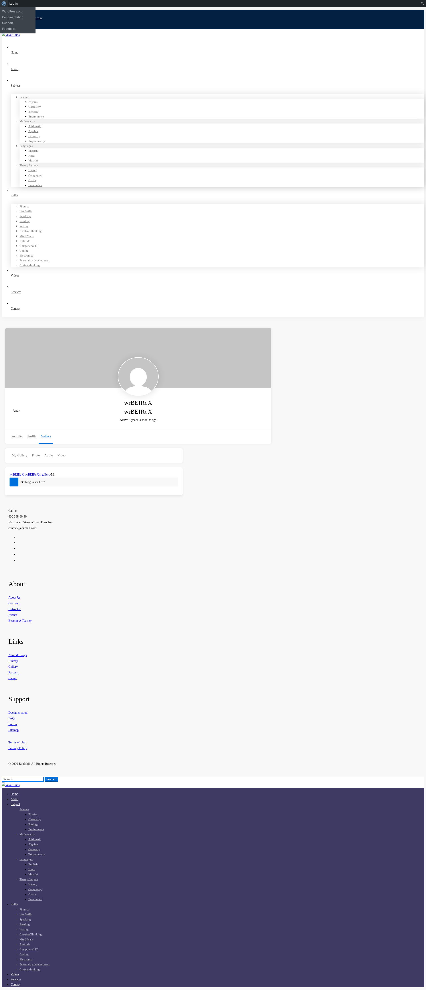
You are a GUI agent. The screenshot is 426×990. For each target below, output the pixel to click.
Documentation (12, 17)
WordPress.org (12, 11)
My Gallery (20, 455)
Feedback (9, 28)
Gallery (46, 436)
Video (61, 455)
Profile (31, 436)
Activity (17, 436)
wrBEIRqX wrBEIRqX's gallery (30, 474)
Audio (48, 455)
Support (7, 23)
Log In (13, 3)
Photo (36, 455)
